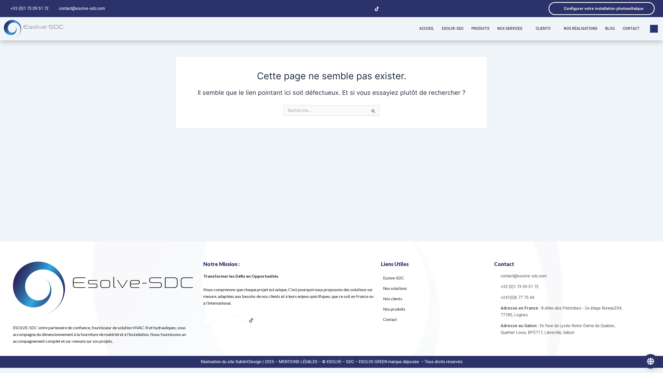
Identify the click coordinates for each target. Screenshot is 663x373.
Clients (543, 28)
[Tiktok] (377, 8)
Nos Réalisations (580, 28)
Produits (480, 28)
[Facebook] (345, 8)
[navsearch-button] (654, 29)
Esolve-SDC (453, 28)
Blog (610, 28)
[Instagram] (366, 8)
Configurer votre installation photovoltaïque (604, 8)
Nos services (509, 28)
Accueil (426, 28)
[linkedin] (237, 320)
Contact (631, 28)
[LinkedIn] (355, 8)
